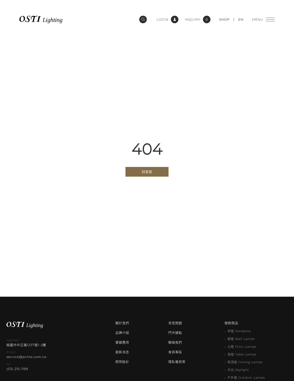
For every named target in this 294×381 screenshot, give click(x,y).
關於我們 (122, 323)
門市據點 (175, 332)
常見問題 (175, 323)
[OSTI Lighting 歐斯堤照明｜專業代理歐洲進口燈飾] (40, 19)
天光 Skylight (238, 370)
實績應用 (122, 342)
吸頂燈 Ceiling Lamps (245, 362)
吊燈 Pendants (239, 331)
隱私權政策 (177, 361)
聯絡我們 (175, 342)
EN (240, 19)
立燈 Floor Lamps (241, 347)
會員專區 (175, 352)
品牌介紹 (122, 332)
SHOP (224, 19)
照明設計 (122, 361)
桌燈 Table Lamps (241, 354)
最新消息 (122, 352)
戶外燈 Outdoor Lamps (246, 377)
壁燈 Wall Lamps (241, 339)
